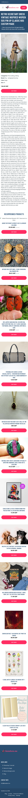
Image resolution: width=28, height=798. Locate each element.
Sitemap (18, 795)
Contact (10, 793)
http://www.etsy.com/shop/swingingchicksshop (13, 135)
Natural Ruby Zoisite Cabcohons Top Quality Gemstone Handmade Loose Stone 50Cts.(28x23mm (14, 462)
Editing (17, 75)
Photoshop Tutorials (9, 765)
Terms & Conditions (18, 793)
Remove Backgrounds (9, 771)
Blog (5, 774)
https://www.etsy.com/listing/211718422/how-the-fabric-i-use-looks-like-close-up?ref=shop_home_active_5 (14, 105)
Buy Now (14, 91)
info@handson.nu (5, 2)
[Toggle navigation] (3, 7)
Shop (23, 7)
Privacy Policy (11, 795)
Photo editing (11, 75)
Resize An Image (8, 768)
